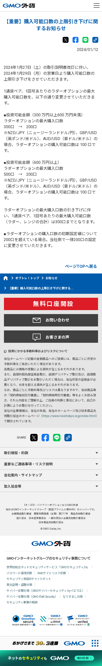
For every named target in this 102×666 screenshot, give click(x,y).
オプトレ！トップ (27, 278)
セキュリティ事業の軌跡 (22, 602)
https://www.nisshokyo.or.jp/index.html (69, 416)
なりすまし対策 (73, 596)
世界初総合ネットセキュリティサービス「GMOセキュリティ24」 (48, 567)
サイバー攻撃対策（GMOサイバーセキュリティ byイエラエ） (45, 590)
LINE (85, 40)
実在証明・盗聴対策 (19, 584)
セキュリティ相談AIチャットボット (28, 578)
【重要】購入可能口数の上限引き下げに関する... (41, 288)
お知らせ (51, 278)
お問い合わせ (57, 320)
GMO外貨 (51, 543)
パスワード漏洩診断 (19, 573)
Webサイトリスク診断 (51, 573)
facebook (75, 40)
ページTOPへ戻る (81, 266)
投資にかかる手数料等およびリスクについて (38, 351)
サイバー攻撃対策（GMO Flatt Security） (31, 596)
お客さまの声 (57, 337)
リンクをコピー (95, 40)
